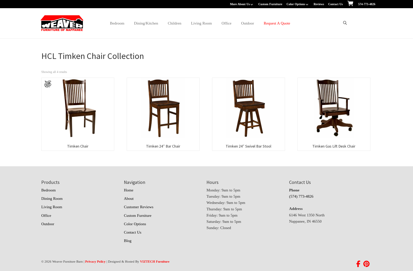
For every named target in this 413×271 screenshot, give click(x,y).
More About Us (240, 4)
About (129, 198)
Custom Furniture (270, 4)
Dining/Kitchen (146, 23)
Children (174, 23)
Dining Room (52, 198)
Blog (127, 241)
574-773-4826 (366, 4)
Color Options (296, 4)
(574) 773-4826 (301, 196)
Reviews (319, 4)
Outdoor (247, 23)
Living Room (201, 23)
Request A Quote (277, 23)
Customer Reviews (138, 207)
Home (128, 190)
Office (226, 23)
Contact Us (335, 4)
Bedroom (117, 23)
